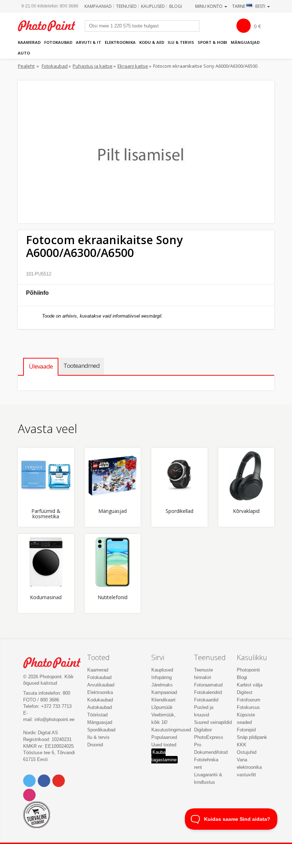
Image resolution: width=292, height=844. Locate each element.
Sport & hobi (212, 42)
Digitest (244, 692)
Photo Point (55, 662)
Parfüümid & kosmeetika (46, 514)
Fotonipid (246, 729)
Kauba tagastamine (164, 756)
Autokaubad (99, 707)
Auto (24, 53)
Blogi (175, 6)
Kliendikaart (163, 700)
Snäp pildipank (252, 737)
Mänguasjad (245, 42)
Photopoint (50, 26)
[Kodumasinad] (46, 562)
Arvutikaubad (100, 685)
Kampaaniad (98, 6)
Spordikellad (179, 511)
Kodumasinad (46, 598)
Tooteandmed (81, 365)
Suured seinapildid (213, 722)
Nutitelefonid (112, 598)
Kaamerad (29, 42)
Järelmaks (162, 685)
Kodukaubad (100, 700)
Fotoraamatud (208, 685)
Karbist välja (249, 685)
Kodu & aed (151, 42)
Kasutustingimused (171, 729)
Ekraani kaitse (133, 66)
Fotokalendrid (208, 692)
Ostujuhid (246, 752)
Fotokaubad (58, 42)
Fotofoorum (248, 700)
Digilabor (203, 729)
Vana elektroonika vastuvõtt (249, 767)
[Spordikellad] (179, 475)
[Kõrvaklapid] (246, 475)
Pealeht (26, 66)
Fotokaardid (206, 700)
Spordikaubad (101, 729)
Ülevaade (41, 366)
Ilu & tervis (181, 42)
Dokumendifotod (211, 752)
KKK (241, 744)
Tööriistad (97, 714)
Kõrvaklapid (246, 511)
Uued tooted (163, 744)
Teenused (126, 6)
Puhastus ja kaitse (93, 66)
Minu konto (209, 6)
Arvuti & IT (88, 42)
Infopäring (161, 677)
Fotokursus (248, 707)
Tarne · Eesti (249, 6)
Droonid (95, 744)
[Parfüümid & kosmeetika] (46, 475)
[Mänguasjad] (112, 475)
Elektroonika (120, 42)
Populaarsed (164, 737)
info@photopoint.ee (54, 719)
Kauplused (153, 6)
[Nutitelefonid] (112, 562)
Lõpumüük (162, 707)
